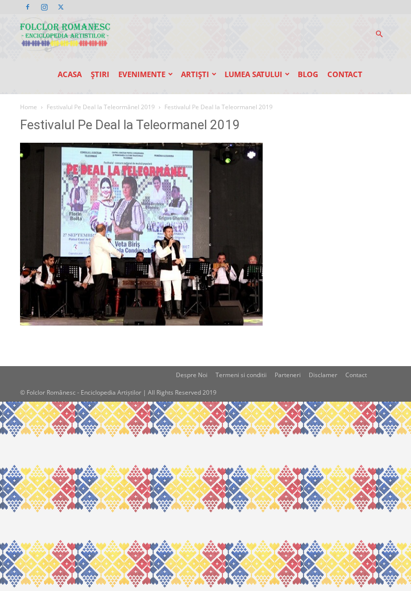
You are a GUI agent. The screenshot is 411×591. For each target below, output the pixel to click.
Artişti (195, 74)
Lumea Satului (253, 74)
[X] (60, 7)
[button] (379, 34)
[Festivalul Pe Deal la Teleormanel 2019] (141, 323)
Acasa (70, 74)
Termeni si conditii (241, 375)
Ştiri (100, 74)
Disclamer (323, 375)
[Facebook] (27, 7)
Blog (308, 74)
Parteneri (288, 375)
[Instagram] (44, 7)
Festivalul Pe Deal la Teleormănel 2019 (101, 107)
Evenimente (141, 74)
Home (28, 107)
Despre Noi (192, 375)
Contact (344, 74)
